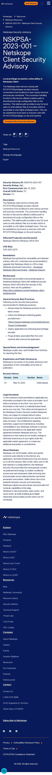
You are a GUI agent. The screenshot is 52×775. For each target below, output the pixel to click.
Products (7, 540)
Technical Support (11, 610)
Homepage (7, 16)
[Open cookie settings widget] (4, 771)
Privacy (6, 742)
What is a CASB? (10, 575)
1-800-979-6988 (11, 697)
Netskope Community (12, 592)
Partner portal (9, 680)
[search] (42, 3)
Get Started (31, 3)
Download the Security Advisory (20, 121)
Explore (7, 527)
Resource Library (10, 598)
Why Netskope (9, 534)
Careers (6, 645)
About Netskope (10, 639)
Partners (6, 674)
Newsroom (8, 662)
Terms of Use (9, 748)
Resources (21, 16)
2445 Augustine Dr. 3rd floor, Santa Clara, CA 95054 (15, 706)
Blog (5, 586)
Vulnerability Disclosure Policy (27, 742)
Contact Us (8, 691)
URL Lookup (8, 627)
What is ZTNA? (9, 569)
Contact (7, 684)
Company (8, 632)
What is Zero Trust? (11, 563)
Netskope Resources (13, 20)
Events (6, 650)
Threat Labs (8, 616)
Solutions (7, 546)
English (6, 160)
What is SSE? (9, 557)
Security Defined (10, 604)
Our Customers (9, 668)
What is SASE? (9, 551)
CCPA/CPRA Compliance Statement (19, 754)
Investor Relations (11, 656)
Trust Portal (8, 621)
